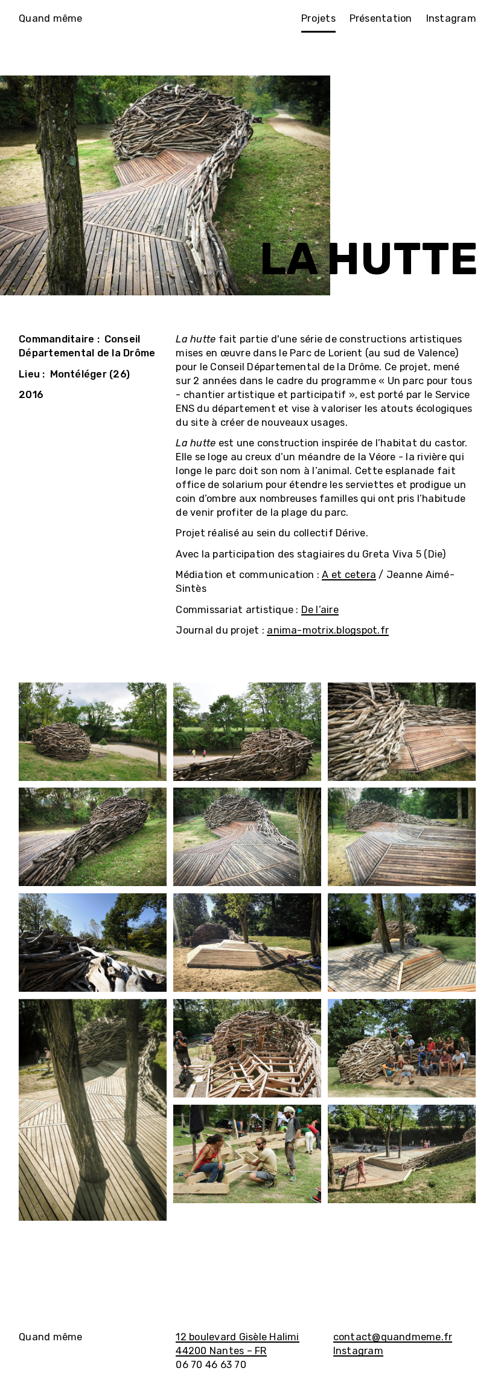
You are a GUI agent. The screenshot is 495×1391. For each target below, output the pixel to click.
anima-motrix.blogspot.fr (328, 630)
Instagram (451, 18)
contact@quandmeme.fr (393, 1337)
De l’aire (320, 609)
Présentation (381, 18)
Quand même (50, 18)
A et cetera (349, 574)
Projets (318, 18)
